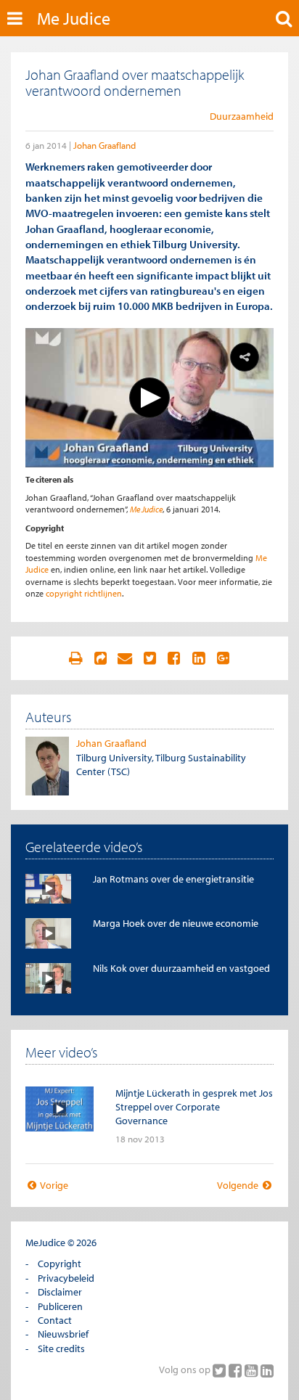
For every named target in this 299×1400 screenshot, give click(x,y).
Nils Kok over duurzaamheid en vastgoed (181, 968)
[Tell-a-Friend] (124, 658)
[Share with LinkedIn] (198, 658)
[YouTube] (253, 1370)
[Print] (75, 658)
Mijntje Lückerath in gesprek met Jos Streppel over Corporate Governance (194, 1107)
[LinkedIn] (267, 1370)
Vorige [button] (53, 1185)
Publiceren (60, 1306)
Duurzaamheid (242, 116)
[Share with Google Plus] (223, 658)
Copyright (59, 1263)
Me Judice (73, 18)
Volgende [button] (239, 1185)
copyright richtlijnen (84, 593)
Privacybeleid (66, 1278)
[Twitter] (221, 1370)
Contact (55, 1320)
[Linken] (100, 658)
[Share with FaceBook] (174, 658)
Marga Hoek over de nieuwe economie (175, 923)
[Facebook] (237, 1370)
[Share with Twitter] (149, 658)
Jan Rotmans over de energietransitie (173, 878)
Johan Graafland (104, 145)
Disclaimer (60, 1291)
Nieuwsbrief (63, 1333)
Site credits (61, 1348)
